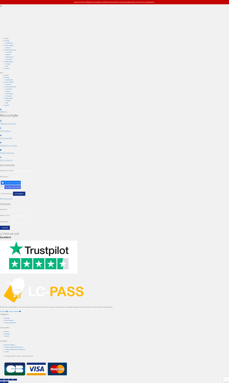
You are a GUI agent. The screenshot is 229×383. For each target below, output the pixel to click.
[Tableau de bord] (1, 121)
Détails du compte (8, 145)
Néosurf (8, 54)
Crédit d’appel (8, 61)
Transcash (9, 59)
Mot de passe (4, 177)
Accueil (6, 38)
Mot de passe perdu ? (6, 199)
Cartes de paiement (10, 50)
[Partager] (6, 380)
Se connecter (19, 193)
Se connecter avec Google (13, 187)
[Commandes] (1, 135)
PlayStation (9, 43)
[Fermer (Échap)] (2, 380)
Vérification (5, 131)
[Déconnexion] (0, 157)
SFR (7, 66)
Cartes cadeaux (8, 45)
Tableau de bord (7, 123)
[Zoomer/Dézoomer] (15, 380)
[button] (114, 73)
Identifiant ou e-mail (7, 170)
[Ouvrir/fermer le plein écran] (11, 380)
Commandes (6, 138)
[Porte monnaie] (0, 150)
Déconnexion (6, 160)
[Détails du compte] (0, 143)
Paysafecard (9, 57)
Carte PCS (9, 52)
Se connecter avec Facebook (13, 182)
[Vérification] (0, 128)
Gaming (6, 41)
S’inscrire (5, 228)
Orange (8, 64)
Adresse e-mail (5, 215)
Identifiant (4, 209)
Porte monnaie (7, 153)
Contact (6, 68)
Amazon (8, 48)
